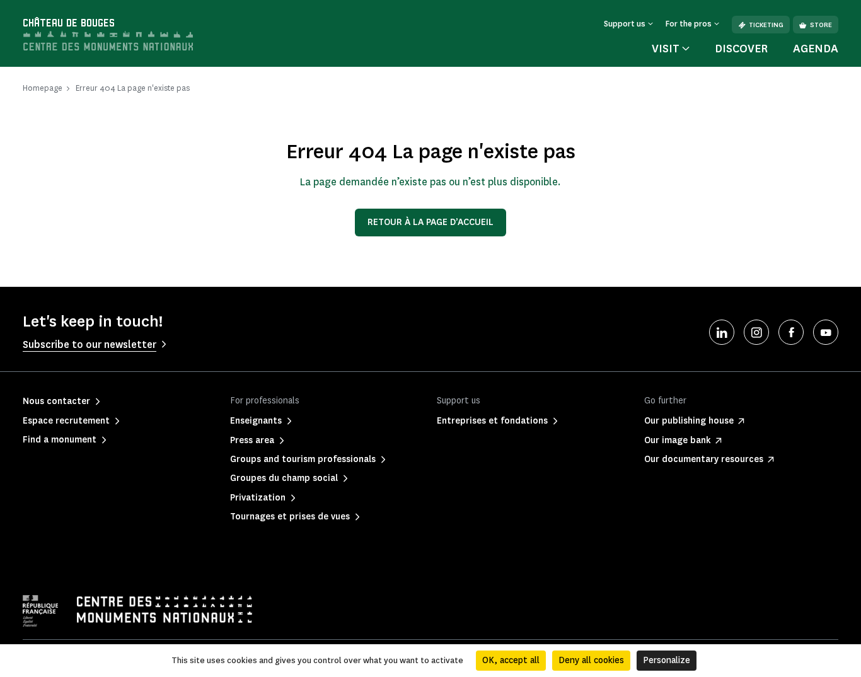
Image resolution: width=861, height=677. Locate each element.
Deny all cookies (591, 660)
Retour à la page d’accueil (430, 222)
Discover (741, 48)
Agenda (815, 48)
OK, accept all (511, 660)
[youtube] (825, 332)
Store (821, 25)
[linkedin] (721, 332)
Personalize (666, 660)
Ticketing (766, 25)
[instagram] (756, 332)
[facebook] (791, 332)
